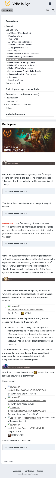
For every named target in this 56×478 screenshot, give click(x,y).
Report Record (8, 461)
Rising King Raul (14, 51)
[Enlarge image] (28, 140)
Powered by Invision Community (28, 474)
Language (17, 471)
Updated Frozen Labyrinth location (22, 65)
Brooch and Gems (15, 80)
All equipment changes (18, 48)
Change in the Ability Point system (22, 74)
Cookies (40, 471)
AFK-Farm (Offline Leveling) (19, 33)
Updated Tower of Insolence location (23, 54)
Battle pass (13, 59)
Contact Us (29, 471)
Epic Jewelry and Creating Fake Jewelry (24, 71)
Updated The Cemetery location (21, 62)
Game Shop (13, 39)
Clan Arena (12, 77)
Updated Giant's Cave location (20, 68)
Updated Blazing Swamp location (22, 57)
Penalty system (15, 36)
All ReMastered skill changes (20, 42)
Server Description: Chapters (20, 45)
